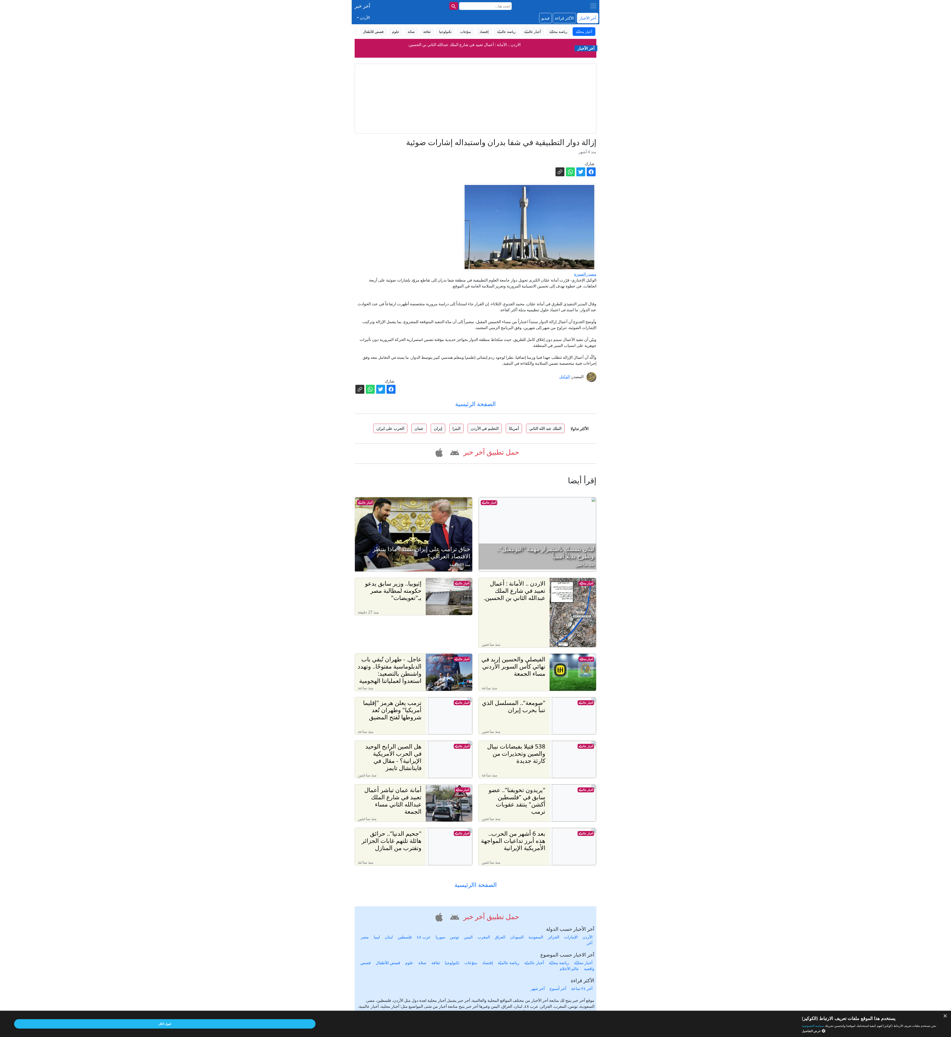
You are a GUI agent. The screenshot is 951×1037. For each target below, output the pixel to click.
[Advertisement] (475, 98)
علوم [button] (395, 31)
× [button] (945, 1016)
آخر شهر (538, 988)
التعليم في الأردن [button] (485, 428)
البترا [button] (456, 428)
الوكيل (564, 376)
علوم (409, 962)
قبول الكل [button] (164, 1024)
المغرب (483, 937)
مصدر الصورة (585, 274)
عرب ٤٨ (424, 937)
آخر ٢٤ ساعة (581, 988)
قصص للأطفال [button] (373, 31)
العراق (500, 937)
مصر (365, 937)
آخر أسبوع (558, 988)
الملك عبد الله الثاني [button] (545, 428)
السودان (517, 937)
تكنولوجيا (452, 962)
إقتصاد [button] (484, 31)
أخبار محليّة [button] (584, 31)
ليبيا (377, 937)
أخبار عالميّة (489, 502)
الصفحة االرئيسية (475, 884)
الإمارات (571, 937)
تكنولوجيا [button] (445, 31)
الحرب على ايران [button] (390, 428)
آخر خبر (362, 5)
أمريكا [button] (514, 428)
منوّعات (470, 962)
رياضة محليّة (559, 962)
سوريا (440, 937)
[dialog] (475, 1024)
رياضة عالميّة (508, 962)
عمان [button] (419, 428)
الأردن (587, 937)
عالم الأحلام (569, 968)
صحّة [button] (411, 31)
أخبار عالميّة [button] (532, 31)
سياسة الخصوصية (813, 1026)
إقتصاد (487, 962)
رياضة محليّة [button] (558, 31)
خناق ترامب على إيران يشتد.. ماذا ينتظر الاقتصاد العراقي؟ (464, 44)
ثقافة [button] (427, 31)
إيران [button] (438, 428)
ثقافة (435, 962)
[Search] (453, 6)
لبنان (389, 937)
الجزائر (553, 937)
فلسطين (405, 937)
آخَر (589, 943)
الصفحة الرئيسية (475, 404)
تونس (454, 937)
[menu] (593, 6)
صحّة (422, 962)
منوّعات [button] (465, 31)
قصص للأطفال (388, 962)
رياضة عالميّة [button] (506, 31)
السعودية (535, 937)
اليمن (468, 937)
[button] (454, 451)
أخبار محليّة (586, 583)
